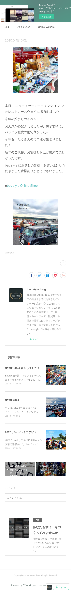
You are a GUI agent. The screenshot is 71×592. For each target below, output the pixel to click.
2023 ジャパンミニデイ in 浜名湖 (26, 432)
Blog (6, 26)
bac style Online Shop (22, 185)
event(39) (9, 252)
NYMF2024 (12, 400)
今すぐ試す (46, 16)
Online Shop (23, 26)
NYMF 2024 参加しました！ (22, 368)
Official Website (46, 26)
